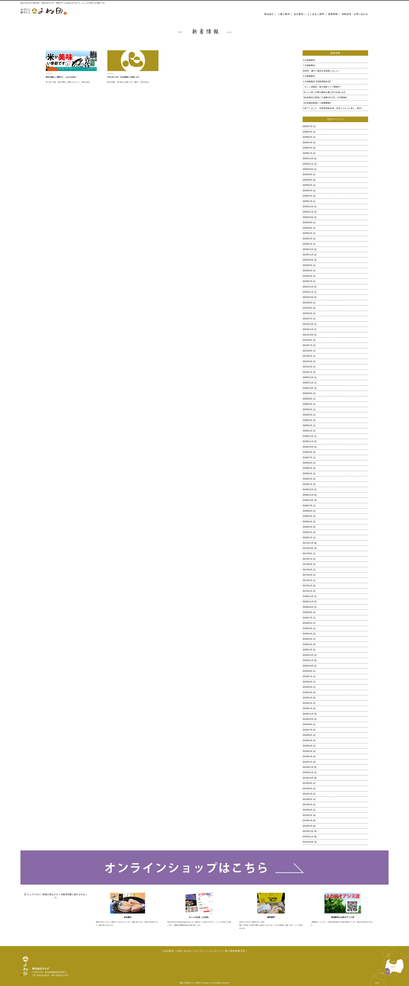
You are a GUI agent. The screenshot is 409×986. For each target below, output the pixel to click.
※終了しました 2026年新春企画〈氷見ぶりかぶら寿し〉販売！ (333, 108)
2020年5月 (307, 409)
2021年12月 (308, 324)
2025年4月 (307, 191)
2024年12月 (308, 207)
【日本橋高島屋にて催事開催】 (317, 103)
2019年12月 (308, 436)
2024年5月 (307, 233)
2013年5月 (307, 804)
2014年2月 (307, 756)
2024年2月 (307, 239)
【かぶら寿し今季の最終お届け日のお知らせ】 (324, 92)
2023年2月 (307, 281)
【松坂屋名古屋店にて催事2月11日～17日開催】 (325, 97)
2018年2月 (307, 532)
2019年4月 (307, 473)
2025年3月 (307, 196)
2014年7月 (307, 730)
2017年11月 (308, 543)
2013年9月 (307, 783)
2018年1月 (307, 538)
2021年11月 (308, 329)
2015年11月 (308, 660)
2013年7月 (307, 794)
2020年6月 (307, 404)
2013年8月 (307, 789)
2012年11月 (308, 837)
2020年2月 (307, 425)
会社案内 (298, 14)
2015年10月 (308, 666)
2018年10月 (308, 500)
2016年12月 (308, 596)
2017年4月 (307, 575)
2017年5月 (307, 570)
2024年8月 (307, 222)
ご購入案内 (284, 14)
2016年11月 (308, 602)
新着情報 (333, 14)
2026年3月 (307, 142)
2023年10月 (308, 260)
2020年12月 (308, 377)
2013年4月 (307, 810)
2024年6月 (307, 228)
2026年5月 (307, 137)
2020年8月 (307, 399)
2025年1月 (307, 201)
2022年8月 (307, 303)
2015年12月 (308, 655)
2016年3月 (307, 639)
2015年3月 (307, 698)
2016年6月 (307, 623)
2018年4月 (307, 522)
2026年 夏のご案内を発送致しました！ (321, 71)
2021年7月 (307, 345)
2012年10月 (308, 842)
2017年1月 (307, 591)
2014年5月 (307, 740)
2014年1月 (307, 762)
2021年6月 (307, 351)
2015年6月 (307, 682)
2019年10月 (308, 447)
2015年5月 (307, 687)
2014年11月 (308, 714)
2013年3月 (307, 815)
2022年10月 (308, 297)
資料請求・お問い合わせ (355, 14)
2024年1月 (307, 244)
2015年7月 (307, 676)
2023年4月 (307, 271)
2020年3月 (307, 420)
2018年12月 (308, 489)
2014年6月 (307, 735)
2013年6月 (307, 799)
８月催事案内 (310, 60)
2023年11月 (308, 255)
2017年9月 (307, 553)
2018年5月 (307, 516)
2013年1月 (307, 826)
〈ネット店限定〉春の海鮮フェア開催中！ (322, 87)
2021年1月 (307, 372)
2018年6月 (307, 511)
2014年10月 (308, 719)
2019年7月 (307, 458)
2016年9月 (307, 612)
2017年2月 (307, 586)
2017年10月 (308, 548)
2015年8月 (307, 671)
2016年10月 (308, 607)
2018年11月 (308, 495)
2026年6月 (307, 132)
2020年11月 (308, 383)
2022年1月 (307, 319)
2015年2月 (307, 703)
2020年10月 (308, 388)
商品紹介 (269, 14)
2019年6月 (307, 463)
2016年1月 (307, 650)
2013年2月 (307, 820)
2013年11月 (308, 772)
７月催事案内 (310, 65)
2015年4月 (307, 692)
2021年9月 (307, 340)
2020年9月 (307, 393)
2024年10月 (308, 217)
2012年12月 (308, 831)
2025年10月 (308, 169)
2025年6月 (307, 180)
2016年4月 (307, 634)
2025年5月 (307, 185)
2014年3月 (307, 751)
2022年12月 (308, 287)
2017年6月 (307, 564)
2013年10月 (308, 778)
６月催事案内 (310, 76)
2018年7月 (307, 506)
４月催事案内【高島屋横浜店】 (317, 81)
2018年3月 (307, 527)
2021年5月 (307, 356)
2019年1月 (307, 484)
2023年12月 (308, 249)
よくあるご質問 (315, 14)
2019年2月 (307, 479)
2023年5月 (307, 265)
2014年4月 (307, 746)
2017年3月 (307, 580)
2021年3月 (307, 361)
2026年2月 (307, 148)
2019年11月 (308, 441)
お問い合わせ (184, 951)
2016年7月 (307, 618)
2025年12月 (308, 158)
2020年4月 (307, 415)
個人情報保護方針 (235, 951)
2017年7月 (307, 559)
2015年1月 (307, 708)
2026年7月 (307, 126)
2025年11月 (308, 164)
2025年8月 (307, 174)
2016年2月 (307, 644)
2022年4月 (307, 313)
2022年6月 (307, 308)
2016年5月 (307, 628)
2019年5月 (307, 468)
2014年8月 (307, 724)
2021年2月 (307, 367)
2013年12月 (308, 767)
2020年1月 (307, 431)
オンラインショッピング (208, 951)
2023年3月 (307, 276)
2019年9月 (307, 452)
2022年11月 (308, 292)
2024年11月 (308, 212)
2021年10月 (308, 335)
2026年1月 (307, 153)
